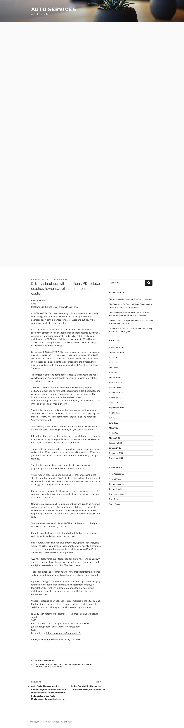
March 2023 (114, 438)
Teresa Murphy (58, 280)
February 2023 (115, 443)
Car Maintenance (44, 661)
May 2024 (113, 367)
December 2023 (116, 392)
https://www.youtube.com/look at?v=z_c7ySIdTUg (56, 639)
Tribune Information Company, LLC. (63, 633)
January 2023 (115, 448)
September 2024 (116, 352)
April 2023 (113, 433)
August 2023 (114, 413)
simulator (50, 667)
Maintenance (76, 664)
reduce (39, 667)
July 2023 (113, 418)
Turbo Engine (114, 504)
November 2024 (116, 347)
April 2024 (113, 372)
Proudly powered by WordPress (58, 722)
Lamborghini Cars (116, 494)
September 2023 (116, 407)
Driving (63, 664)
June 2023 (113, 423)
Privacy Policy (36, 722)
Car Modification (116, 489)
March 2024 (114, 377)
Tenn (59, 667)
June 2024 (113, 362)
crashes (53, 664)
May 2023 (113, 428)
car (37, 664)
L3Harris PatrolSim (49, 387)
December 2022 (116, 453)
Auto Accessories (116, 474)
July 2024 (113, 357)
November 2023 (116, 398)
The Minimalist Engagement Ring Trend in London (130, 299)
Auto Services (53, 9)
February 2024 (115, 382)
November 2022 (116, 458)
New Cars (113, 499)
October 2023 (115, 402)
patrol (88, 664)
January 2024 (115, 387)
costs (43, 664)
